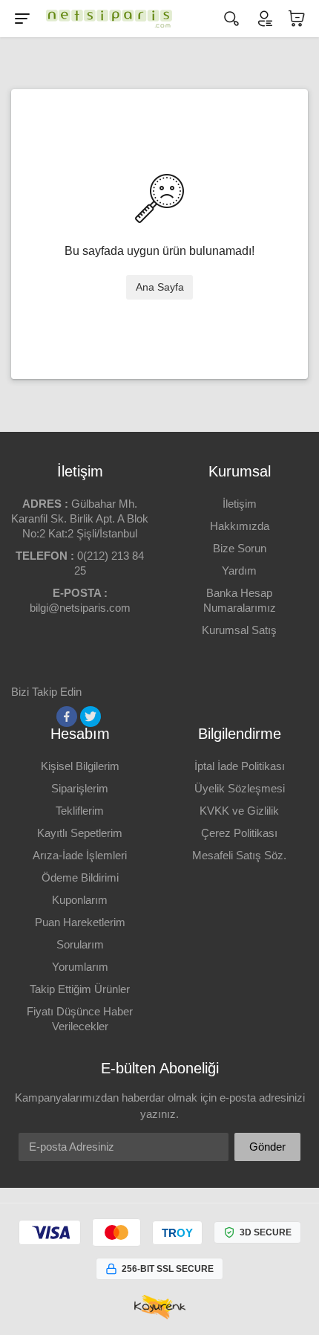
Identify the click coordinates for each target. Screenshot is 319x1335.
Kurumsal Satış (239, 630)
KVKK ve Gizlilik (239, 810)
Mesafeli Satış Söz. (239, 855)
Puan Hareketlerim (80, 922)
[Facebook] (66, 716)
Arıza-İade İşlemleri (80, 855)
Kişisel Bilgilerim (80, 766)
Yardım (239, 570)
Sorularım (80, 944)
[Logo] (105, 18)
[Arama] (231, 18)
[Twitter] (90, 716)
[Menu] (22, 18)
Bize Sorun (239, 548)
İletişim (240, 503)
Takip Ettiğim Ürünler (80, 989)
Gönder (267, 1146)
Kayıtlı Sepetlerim (79, 833)
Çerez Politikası (239, 833)
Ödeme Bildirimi (80, 877)
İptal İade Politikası (239, 766)
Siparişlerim (79, 788)
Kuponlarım (80, 899)
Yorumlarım (80, 966)
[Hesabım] (264, 18)
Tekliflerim (80, 810)
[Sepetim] (296, 18)
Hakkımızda (239, 526)
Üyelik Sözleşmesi (239, 788)
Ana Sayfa (160, 287)
